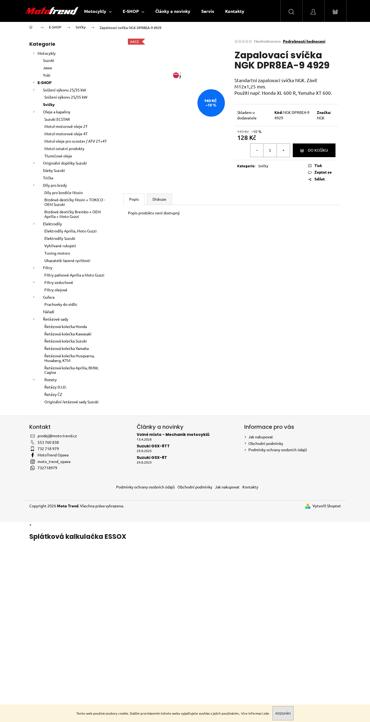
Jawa (47, 67)
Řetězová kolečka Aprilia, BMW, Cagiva (71, 370)
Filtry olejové (55, 289)
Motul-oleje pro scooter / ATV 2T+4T (75, 141)
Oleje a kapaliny (56, 111)
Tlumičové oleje (58, 155)
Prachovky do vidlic (61, 304)
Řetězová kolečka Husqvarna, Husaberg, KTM (69, 358)
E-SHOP (44, 82)
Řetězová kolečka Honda (65, 326)
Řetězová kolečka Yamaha (66, 348)
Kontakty (250, 486)
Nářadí (48, 311)
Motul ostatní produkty (64, 148)
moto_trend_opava (54, 461)
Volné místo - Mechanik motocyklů (173, 435)
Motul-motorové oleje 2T (66, 126)
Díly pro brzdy (55, 185)
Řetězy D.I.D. (55, 386)
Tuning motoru (57, 253)
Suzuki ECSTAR (57, 119)
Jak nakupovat (260, 436)
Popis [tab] (134, 199)
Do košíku (318, 150)
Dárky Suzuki (54, 170)
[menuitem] (98, 11)
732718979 (47, 467)
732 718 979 (48, 448)
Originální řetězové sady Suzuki (71, 401)
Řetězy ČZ (53, 394)
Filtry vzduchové (58, 282)
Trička (48, 177)
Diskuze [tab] (159, 199)
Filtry (47, 267)
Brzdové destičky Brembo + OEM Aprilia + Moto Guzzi (72, 214)
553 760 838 (48, 442)
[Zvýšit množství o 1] (283, 150)
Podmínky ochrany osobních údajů (277, 449)
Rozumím (283, 713)
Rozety (50, 379)
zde (266, 713)
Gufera (49, 297)
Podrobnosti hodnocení (304, 41)
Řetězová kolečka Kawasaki (67, 333)
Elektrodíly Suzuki (59, 238)
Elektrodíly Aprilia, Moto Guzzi (70, 230)
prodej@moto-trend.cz (57, 435)
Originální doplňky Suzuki (65, 162)
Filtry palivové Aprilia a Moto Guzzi (74, 274)
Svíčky (49, 104)
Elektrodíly (52, 223)
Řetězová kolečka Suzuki (65, 340)
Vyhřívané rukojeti (60, 245)
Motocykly (47, 53)
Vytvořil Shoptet (326, 505)
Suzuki (48, 60)
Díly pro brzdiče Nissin (63, 192)
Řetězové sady (55, 319)
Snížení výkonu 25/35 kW (64, 89)
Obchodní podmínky (265, 443)
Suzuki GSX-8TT (153, 446)
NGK (321, 117)
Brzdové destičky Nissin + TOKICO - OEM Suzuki (74, 202)
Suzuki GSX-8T (152, 458)
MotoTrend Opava (53, 454)
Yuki (46, 75)
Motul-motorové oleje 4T (66, 133)
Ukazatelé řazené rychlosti (67, 260)
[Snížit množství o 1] (256, 150)
